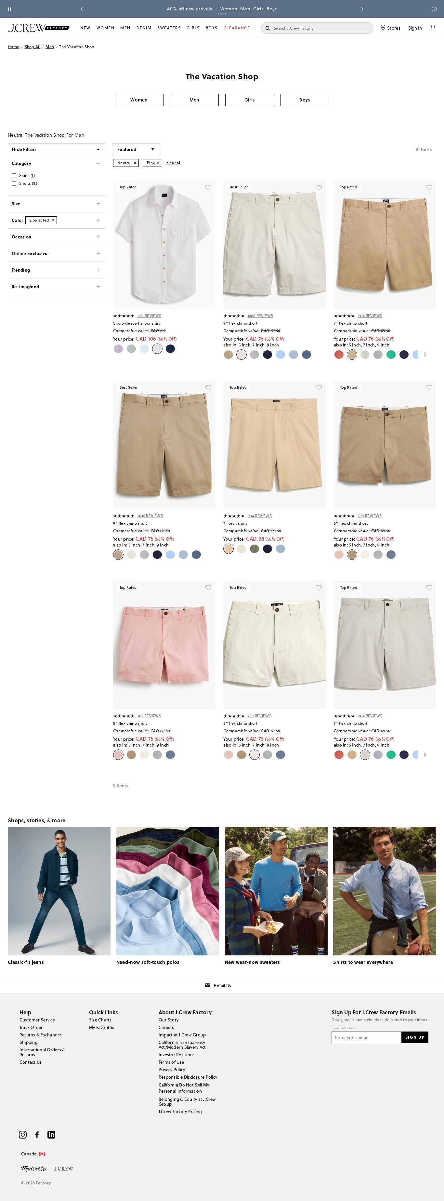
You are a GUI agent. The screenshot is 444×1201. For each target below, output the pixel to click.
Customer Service (37, 1020)
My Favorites (101, 1027)
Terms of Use (171, 1062)
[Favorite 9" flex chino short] (319, 188)
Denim (144, 28)
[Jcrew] (63, 1168)
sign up (415, 1037)
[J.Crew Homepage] (39, 28)
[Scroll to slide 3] (226, 14)
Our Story (168, 1020)
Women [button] (139, 99)
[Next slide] (362, 9)
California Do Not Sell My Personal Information (184, 1088)
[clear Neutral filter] (134, 163)
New (85, 28)
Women (228, 8)
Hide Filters (24, 149)
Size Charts (100, 1020)
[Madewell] (33, 1168)
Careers (166, 1027)
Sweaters (169, 28)
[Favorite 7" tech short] (319, 388)
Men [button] (194, 99)
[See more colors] (422, 354)
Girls (258, 8)
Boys (272, 8)
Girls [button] (249, 99)
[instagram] (23, 1134)
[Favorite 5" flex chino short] (429, 388)
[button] (136, 149)
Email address (343, 1028)
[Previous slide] (82, 9)
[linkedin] (51, 1134)
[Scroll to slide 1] (218, 14)
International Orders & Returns (42, 1052)
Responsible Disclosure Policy (188, 1077)
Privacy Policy (172, 1070)
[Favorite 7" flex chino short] (429, 188)
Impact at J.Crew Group (182, 1035)
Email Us (222, 986)
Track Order (31, 1027)
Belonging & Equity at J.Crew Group (187, 1101)
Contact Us (31, 1062)
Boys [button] (304, 99)
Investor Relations (177, 1055)
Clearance (237, 28)
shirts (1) (27, 175)
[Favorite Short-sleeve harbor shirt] (208, 188)
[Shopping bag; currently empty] (433, 28)
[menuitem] (85, 28)
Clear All (173, 163)
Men (245, 8)
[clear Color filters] (53, 220)
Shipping (29, 1042)
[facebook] (37, 1134)
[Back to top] (432, 1189)
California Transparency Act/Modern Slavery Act (182, 1044)
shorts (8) (28, 183)
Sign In (415, 28)
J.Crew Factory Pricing (180, 1111)
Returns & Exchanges (41, 1035)
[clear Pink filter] (158, 163)
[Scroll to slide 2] (222, 14)
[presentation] (124, 316)
